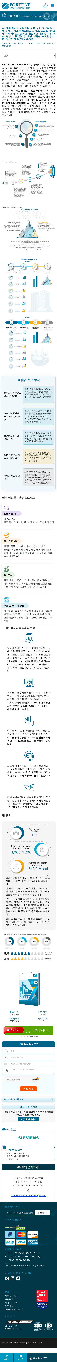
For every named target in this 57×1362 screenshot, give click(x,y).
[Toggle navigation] (52, 5)
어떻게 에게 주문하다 (14, 1309)
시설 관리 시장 (12, 1158)
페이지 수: (43, 1018)
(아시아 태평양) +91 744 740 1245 (28, 1185)
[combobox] (6, 1064)
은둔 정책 (9, 1306)
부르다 (7, 1359)
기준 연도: (43, 1012)
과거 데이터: (14, 1018)
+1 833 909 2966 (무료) (32, 1178)
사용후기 (9, 1299)
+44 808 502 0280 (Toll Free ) (26, 1256)
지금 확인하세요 (28, 1119)
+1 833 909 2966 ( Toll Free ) (25, 1253)
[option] (28, 1137)
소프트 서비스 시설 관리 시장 (18, 1156)
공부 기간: (14, 1012)
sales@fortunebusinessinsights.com (28, 1195)
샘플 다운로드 (39, 1358)
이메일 (21, 1359)
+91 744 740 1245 (23, 1260)
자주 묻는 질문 (11, 1296)
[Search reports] (45, 5)
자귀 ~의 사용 (11, 1302)
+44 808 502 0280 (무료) (30, 1181)
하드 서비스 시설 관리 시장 (17, 1153)
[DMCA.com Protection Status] (10, 1226)
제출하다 (28, 1088)
